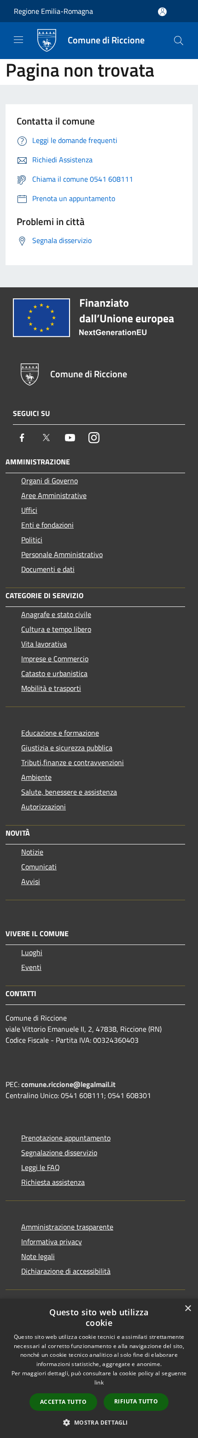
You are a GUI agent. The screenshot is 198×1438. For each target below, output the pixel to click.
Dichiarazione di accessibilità (66, 1271)
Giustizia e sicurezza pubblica (66, 747)
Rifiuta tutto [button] (136, 1401)
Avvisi (30, 881)
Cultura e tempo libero (56, 629)
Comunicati (39, 866)
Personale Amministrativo (62, 554)
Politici (31, 539)
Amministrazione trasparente (67, 1226)
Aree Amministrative (54, 495)
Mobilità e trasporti (51, 688)
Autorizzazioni (43, 806)
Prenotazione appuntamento (66, 1137)
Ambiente (36, 777)
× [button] (187, 1308)
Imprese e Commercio (54, 658)
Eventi (31, 967)
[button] (99, 1422)
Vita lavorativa (44, 643)
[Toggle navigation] (18, 39)
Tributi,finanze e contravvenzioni (72, 762)
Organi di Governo (49, 480)
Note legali (38, 1256)
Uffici (29, 510)
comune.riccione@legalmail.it (68, 1084)
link (99, 1382)
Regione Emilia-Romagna (53, 11)
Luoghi (31, 952)
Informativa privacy (51, 1241)
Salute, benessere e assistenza (69, 791)
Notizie (32, 851)
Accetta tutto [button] (63, 1402)
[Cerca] (178, 40)
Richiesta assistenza (53, 1182)
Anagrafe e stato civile (56, 614)
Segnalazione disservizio (59, 1152)
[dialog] (99, 1368)
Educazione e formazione (60, 732)
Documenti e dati (48, 569)
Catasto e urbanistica (54, 673)
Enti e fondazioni (47, 524)
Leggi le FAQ (40, 1167)
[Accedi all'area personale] (162, 12)
